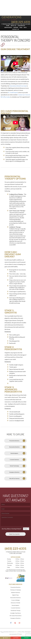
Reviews (16, 27)
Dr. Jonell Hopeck (13, 92)
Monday (9, 559)
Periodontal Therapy (15, 610)
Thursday (9, 565)
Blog (25, 27)
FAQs (21, 27)
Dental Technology (14, 465)
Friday (8, 567)
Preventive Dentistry (14, 440)
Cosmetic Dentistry (14, 459)
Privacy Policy (21, 631)
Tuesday (9, 561)
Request (6, 637)
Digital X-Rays (15, 595)
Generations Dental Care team (18, 86)
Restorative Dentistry (14, 447)
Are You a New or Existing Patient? (11, 529)
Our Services (21, 25)
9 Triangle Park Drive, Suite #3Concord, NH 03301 (15, 552)
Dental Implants (14, 453)
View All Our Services (14, 478)
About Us (13, 25)
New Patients (8, 27)
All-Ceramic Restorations (15, 615)
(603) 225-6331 (20, 21)
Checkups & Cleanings (15, 589)
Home (7, 25)
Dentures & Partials (15, 602)
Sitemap (16, 631)
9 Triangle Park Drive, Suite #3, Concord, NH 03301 (16, 24)
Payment (26, 637)
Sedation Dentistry (15, 592)
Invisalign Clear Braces (15, 613)
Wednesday (10, 563)
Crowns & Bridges (15, 600)
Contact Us (15, 29)
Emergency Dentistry (14, 472)
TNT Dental (19, 634)
